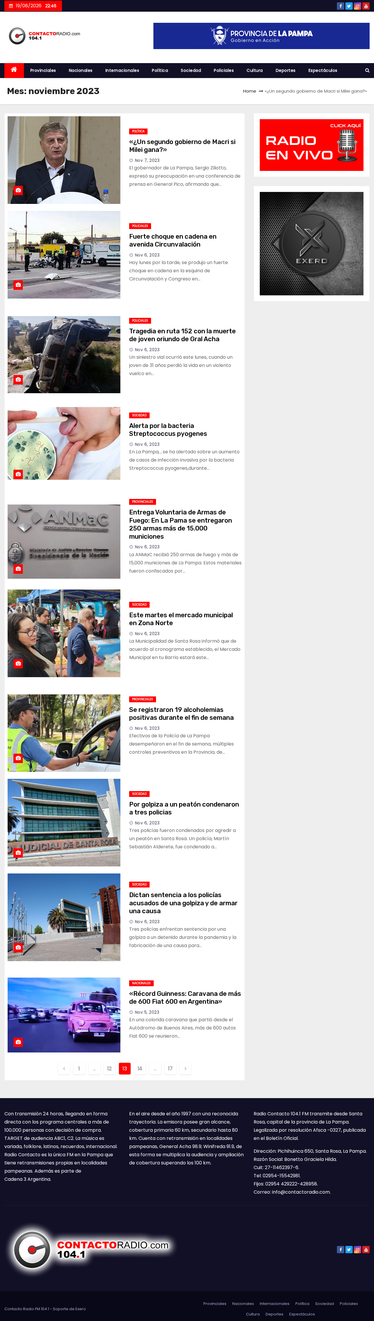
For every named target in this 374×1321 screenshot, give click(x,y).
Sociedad (191, 70)
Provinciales (43, 70)
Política (160, 70)
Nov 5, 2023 (147, 1012)
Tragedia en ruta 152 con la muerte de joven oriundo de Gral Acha (182, 335)
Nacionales (81, 70)
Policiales (224, 70)
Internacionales (122, 70)
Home (249, 91)
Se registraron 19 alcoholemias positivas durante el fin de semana (181, 714)
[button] (367, 70)
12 (109, 1068)
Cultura (255, 70)
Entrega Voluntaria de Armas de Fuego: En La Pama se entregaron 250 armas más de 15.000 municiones (180, 524)
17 (170, 1068)
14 (140, 1068)
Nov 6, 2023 (147, 255)
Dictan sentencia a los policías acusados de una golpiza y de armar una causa (183, 903)
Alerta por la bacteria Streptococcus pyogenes (168, 430)
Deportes (286, 70)
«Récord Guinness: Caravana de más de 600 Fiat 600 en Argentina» (185, 998)
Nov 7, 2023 (147, 160)
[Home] (14, 70)
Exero (80, 1309)
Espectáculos (323, 70)
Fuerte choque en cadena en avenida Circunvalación (173, 241)
